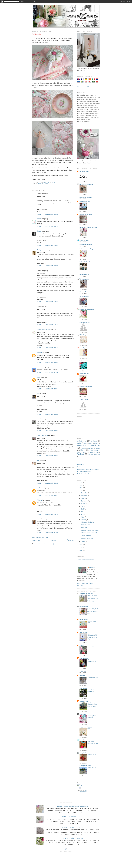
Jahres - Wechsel (92, 647)
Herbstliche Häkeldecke (84, 474)
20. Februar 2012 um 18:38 (47, 456)
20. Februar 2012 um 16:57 (47, 414)
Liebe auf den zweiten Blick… (89, 533)
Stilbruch (82, 645)
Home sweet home (85, 262)
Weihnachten (94, 452)
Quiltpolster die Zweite (87, 522)
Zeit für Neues (81, 467)
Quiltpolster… (85, 527)
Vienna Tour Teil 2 (92, 767)
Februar (83, 520)
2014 (81, 485)
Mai (82, 511)
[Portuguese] (82, 82)
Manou (39, 231)
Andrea (39, 519)
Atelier (79, 443)
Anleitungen (81, 441)
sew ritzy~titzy (84, 348)
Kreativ (98, 448)
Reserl (38, 377)
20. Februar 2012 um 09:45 (47, 325)
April (82, 514)
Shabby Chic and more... (87, 292)
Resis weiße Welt (85, 201)
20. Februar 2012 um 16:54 (47, 389)
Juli (82, 506)
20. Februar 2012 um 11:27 (47, 372)
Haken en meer (84, 361)
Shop (78, 452)
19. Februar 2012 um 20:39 (47, 214)
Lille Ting (83, 335)
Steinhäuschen (84, 274)
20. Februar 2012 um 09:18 (47, 302)
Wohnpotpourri (84, 279)
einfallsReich (84, 606)
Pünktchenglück (85, 322)
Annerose (39, 367)
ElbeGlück (83, 714)
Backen (85, 443)
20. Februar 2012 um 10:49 (47, 362)
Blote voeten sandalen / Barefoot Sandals (92, 743)
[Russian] (79, 82)
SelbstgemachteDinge (43, 329)
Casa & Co (90, 728)
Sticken (85, 452)
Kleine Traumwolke (42, 435)
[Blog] (79, 785)
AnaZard (92, 567)
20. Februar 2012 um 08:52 (47, 266)
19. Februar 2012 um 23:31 (47, 245)
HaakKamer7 (83, 740)
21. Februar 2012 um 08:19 (47, 483)
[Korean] (90, 82)
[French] (82, 79)
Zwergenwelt (84, 632)
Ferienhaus (81, 445)
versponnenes (84, 296)
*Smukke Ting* (84, 701)
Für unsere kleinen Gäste (72, 817)
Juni (82, 509)
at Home (40, 183)
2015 (81, 482)
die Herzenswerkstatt (86, 184)
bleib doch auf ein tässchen (88, 227)
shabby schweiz (41, 250)
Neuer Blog (80, 464)
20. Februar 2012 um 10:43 (47, 348)
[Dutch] (97, 79)
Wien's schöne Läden (94, 454)
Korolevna (40, 488)
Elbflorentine (84, 658)
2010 (81, 547)
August (83, 503)
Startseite (53, 540)
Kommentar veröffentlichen (40, 537)
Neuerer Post (36, 540)
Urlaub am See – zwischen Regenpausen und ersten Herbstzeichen (92, 599)
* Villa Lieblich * (85, 399)
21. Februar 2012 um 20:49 (47, 514)
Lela (38, 393)
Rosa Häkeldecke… (87, 525)
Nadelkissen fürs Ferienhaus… (90, 530)
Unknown (39, 352)
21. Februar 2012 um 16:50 (47, 495)
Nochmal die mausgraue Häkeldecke (88, 469)
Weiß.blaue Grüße (92, 677)
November (84, 495)
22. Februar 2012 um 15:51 (47, 533)
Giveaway (91, 448)
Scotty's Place (84, 240)
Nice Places (94, 450)
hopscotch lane (84, 373)
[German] (86, 79)
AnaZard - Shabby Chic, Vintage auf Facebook (86, 559)
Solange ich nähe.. (85, 765)
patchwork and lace (86, 214)
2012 (81, 490)
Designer (96, 443)
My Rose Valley (84, 171)
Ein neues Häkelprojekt (72, 838)
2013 (81, 488)
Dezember (84, 493)
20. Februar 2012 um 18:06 (47, 431)
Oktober (83, 498)
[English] (79, 79)
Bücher (90, 443)
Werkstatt (80, 454)
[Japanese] (86, 82)
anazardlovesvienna (86, 197)
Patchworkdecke (86, 535)
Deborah (39, 219)
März (83, 517)
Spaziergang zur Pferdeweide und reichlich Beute (92, 704)
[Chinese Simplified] (97, 82)
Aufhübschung (91, 754)
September (84, 501)
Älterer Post (70, 540)
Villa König (83, 688)
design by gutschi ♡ (86, 593)
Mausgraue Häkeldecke (84, 471)
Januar (83, 541)
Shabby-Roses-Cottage (87, 309)
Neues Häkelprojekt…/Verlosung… (72, 806)
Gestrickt (84, 448)
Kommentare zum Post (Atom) (48, 544)
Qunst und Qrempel (86, 727)
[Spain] (90, 79)
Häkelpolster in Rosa (87, 538)
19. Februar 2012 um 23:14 (47, 226)
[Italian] (93, 79)
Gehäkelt (95, 445)
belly (38, 460)
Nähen (46, 183)
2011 (81, 545)
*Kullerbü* (83, 675)
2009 (81, 550)
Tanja (38, 419)
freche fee (83, 671)
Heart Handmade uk (86, 244)
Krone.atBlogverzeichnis (84, 791)
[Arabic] (93, 82)
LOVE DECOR (84, 619)
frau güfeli (83, 753)
